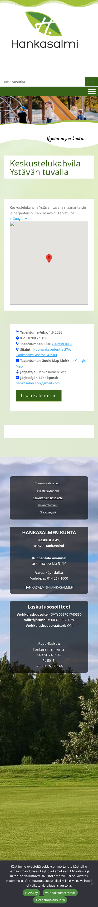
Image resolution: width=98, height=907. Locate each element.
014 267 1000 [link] (57, 578)
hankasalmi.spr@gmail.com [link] (38, 383)
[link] (44, 53)
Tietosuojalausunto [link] (47, 483)
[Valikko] (92, 91)
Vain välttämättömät (60, 893)
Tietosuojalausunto (50, 900)
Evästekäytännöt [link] (48, 491)
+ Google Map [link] (21, 218)
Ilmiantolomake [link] (48, 505)
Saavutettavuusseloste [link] (48, 498)
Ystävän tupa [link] (62, 343)
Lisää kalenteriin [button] (39, 395)
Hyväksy (31, 893)
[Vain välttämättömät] (92, 883)
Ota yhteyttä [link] (48, 512)
